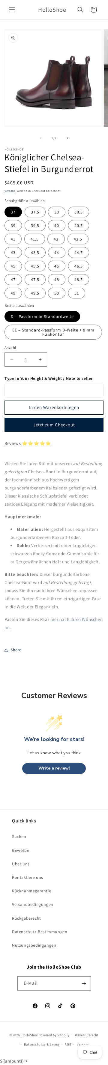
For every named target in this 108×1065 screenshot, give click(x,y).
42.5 (78, 239)
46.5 (78, 266)
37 (13, 212)
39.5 (35, 225)
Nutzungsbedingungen (34, 945)
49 (13, 293)
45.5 (35, 266)
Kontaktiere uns (27, 877)
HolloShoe (30, 1035)
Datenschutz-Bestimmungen (39, 931)
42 (56, 239)
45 (13, 266)
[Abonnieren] (84, 983)
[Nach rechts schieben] (67, 138)
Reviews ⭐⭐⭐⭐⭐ (27, 443)
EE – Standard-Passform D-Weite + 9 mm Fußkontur (53, 332)
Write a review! (54, 768)
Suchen (19, 836)
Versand (10, 191)
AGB (68, 1044)
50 (56, 293)
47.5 (35, 279)
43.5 (35, 252)
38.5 (78, 212)
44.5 (78, 252)
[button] (12, 9)
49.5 (35, 293)
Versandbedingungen (32, 904)
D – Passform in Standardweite (42, 316)
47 (13, 279)
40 (56, 225)
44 (56, 252)
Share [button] (16, 649)
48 (56, 279)
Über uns (21, 864)
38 (56, 212)
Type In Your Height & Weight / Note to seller (48, 378)
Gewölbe (20, 850)
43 (13, 252)
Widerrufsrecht (87, 1035)
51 (76, 293)
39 (13, 225)
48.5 (78, 279)
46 (56, 266)
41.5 (35, 239)
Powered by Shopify (54, 1035)
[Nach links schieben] (40, 138)
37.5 (35, 212)
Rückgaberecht (26, 918)
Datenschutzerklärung (41, 1044)
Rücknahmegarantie (31, 891)
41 (13, 239)
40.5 (78, 225)
